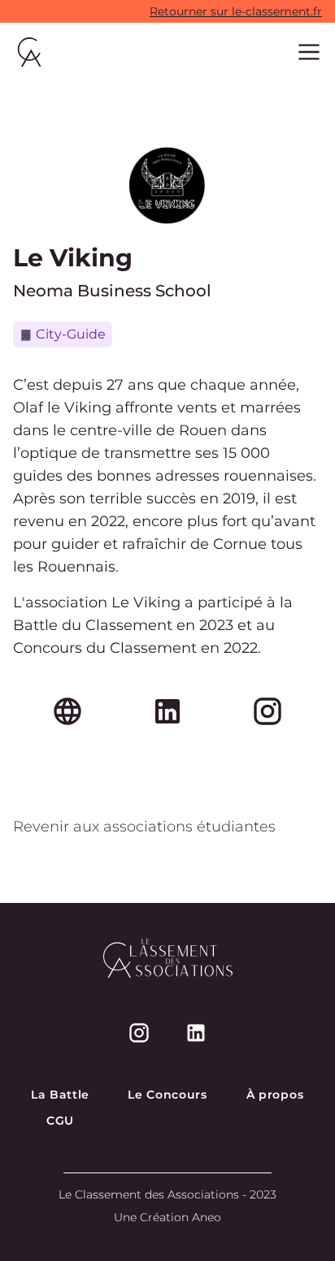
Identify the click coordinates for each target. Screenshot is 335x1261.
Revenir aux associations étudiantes (144, 827)
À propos (275, 1094)
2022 (241, 648)
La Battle (60, 1094)
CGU (60, 1120)
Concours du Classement (105, 648)
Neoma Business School (112, 290)
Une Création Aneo (167, 1217)
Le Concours (167, 1094)
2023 (216, 625)
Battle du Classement (92, 625)
